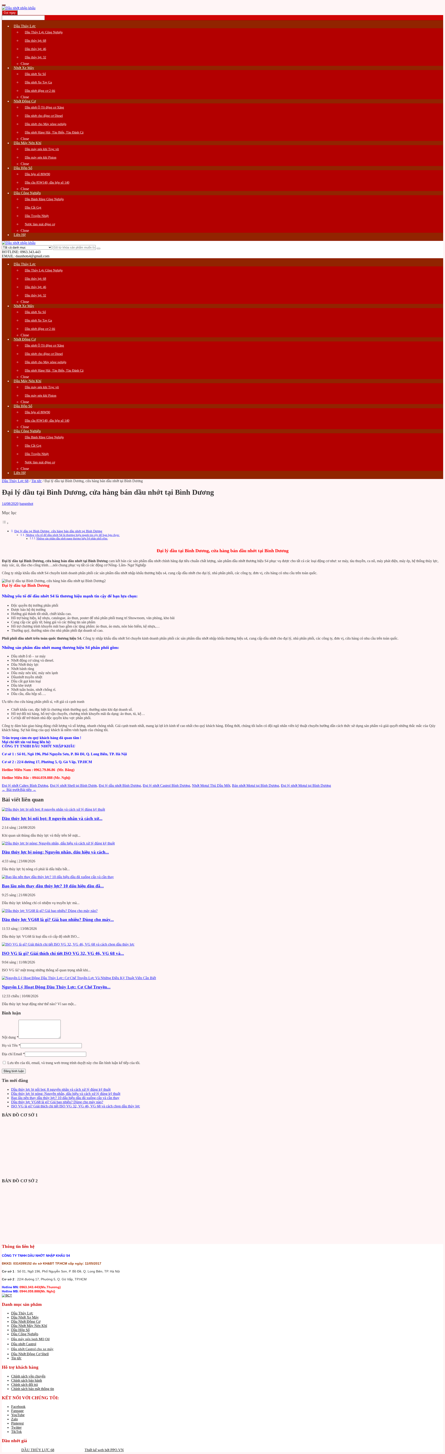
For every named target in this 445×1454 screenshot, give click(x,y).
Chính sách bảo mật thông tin (32, 1389)
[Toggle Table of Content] (5, 523)
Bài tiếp (28, 790)
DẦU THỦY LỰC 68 (37, 1450)
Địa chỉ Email (13, 1054)
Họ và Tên (11, 1045)
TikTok (16, 1432)
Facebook (18, 1407)
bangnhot (26, 504)
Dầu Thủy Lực (22, 1313)
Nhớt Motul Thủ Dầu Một (211, 786)
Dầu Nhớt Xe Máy (25, 1317)
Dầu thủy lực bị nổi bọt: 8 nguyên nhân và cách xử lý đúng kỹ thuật (61, 1089)
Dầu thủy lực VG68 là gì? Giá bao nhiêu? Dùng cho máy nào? (57, 1102)
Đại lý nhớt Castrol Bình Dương (166, 786)
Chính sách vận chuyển (28, 1376)
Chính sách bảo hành (26, 1380)
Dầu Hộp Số (20, 1330)
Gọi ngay (10, 12)
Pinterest (17, 1423)
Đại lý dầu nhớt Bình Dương (120, 786)
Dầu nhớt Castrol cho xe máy (32, 1349)
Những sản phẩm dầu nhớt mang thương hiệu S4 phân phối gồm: (72, 538)
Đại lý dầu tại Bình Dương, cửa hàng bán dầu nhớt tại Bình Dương (58, 531)
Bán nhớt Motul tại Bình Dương (255, 786)
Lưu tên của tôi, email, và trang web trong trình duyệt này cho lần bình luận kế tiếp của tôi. (73, 1063)
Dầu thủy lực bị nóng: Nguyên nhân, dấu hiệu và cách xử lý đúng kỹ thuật (65, 1094)
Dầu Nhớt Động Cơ (25, 1321)
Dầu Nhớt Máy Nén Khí (29, 1326)
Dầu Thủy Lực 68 (15, 481)
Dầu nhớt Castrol (23, 1344)
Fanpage (17, 1411)
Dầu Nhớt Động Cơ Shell (30, 1354)
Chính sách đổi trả (24, 1385)
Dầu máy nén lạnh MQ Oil (30, 1339)
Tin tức (36, 481)
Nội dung (10, 1037)
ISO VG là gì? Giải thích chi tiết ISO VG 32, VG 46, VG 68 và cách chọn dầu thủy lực (75, 1106)
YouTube (18, 1415)
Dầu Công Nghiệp (24, 1334)
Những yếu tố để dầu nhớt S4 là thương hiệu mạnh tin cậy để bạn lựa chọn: (73, 535)
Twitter (16, 1427)
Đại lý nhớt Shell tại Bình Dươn (73, 786)
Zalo (14, 1419)
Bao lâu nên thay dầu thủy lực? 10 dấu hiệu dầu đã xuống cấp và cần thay (65, 1098)
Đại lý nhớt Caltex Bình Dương (25, 786)
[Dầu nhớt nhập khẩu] (18, 8)
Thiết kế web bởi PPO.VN (104, 1450)
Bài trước (11, 790)
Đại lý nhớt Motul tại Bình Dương (306, 786)
